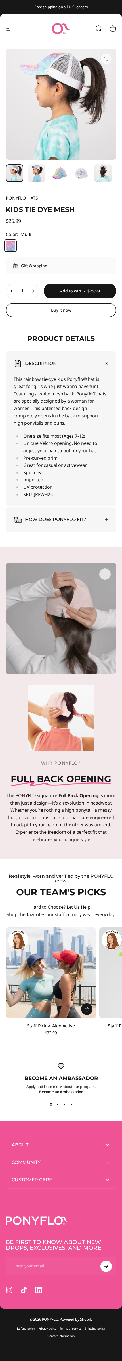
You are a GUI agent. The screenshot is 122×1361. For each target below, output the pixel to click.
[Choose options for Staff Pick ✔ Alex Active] (86, 1009)
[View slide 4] (71, 1104)
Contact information (61, 1336)
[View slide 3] (64, 1104)
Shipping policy (95, 1328)
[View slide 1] (50, 1104)
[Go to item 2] (59, 173)
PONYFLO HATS (22, 198)
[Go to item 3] (81, 173)
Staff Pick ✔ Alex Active (51, 1026)
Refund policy (26, 1328)
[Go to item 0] (14, 173)
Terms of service (70, 1328)
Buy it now (61, 310)
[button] (105, 574)
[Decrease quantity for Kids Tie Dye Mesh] (12, 291)
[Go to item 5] (103, 173)
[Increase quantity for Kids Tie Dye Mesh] (33, 291)
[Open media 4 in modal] (106, 58)
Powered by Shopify (76, 1319)
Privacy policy (47, 1328)
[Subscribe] (106, 1266)
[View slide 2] (57, 1104)
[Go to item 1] (36, 173)
